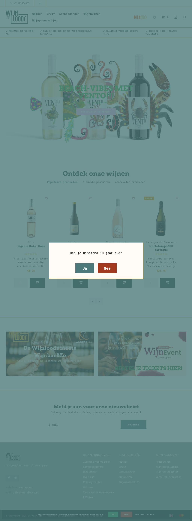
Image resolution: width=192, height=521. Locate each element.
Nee (107, 268)
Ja (84, 268)
